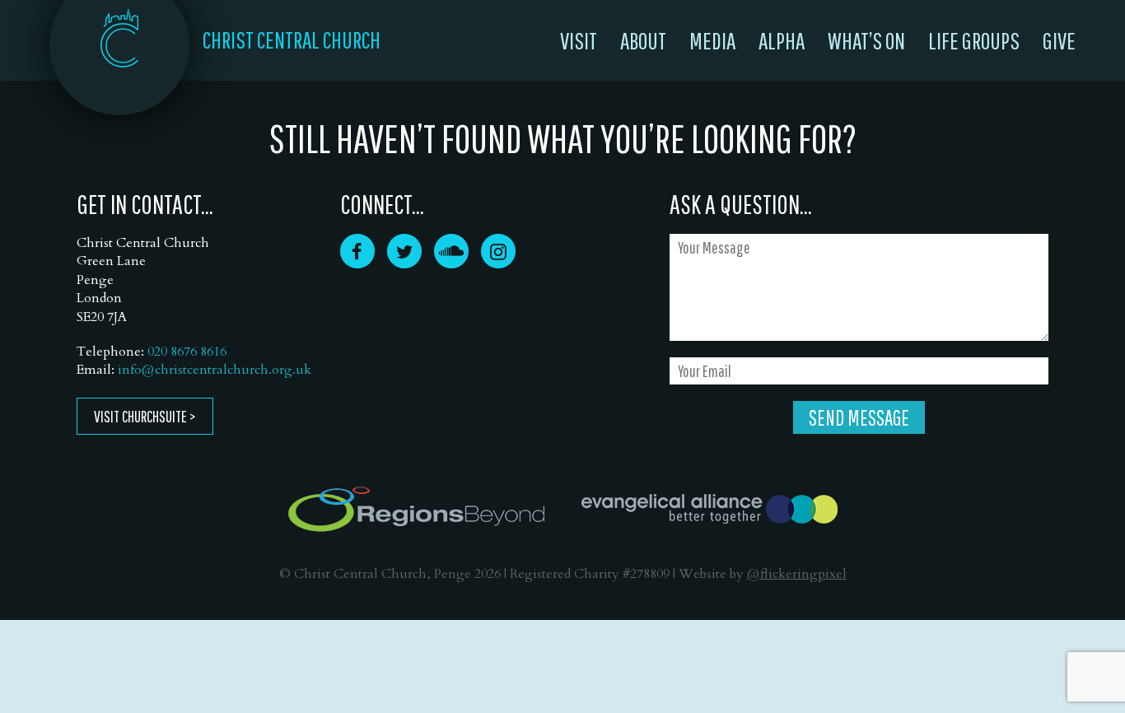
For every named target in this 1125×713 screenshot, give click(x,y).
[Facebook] (357, 263)
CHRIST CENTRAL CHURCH (291, 40)
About (643, 40)
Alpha (782, 40)
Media (712, 40)
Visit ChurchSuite (140, 416)
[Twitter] (404, 263)
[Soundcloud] (451, 263)
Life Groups (974, 40)
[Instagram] (498, 263)
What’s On (866, 40)
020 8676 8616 (186, 352)
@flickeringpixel (797, 574)
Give (1059, 40)
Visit (578, 40)
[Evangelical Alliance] (709, 509)
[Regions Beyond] (416, 509)
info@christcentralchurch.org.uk (214, 370)
